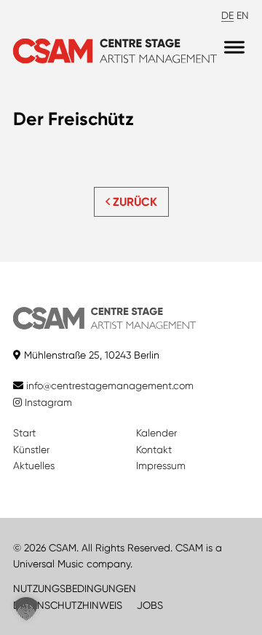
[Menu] (234, 47)
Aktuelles (34, 465)
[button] (26, 609)
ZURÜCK (133, 202)
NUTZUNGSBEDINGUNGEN (74, 588)
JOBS (150, 605)
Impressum (161, 465)
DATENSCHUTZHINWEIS (67, 605)
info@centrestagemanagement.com (110, 385)
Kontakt (154, 449)
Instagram (47, 402)
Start (24, 433)
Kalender (156, 433)
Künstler (31, 449)
